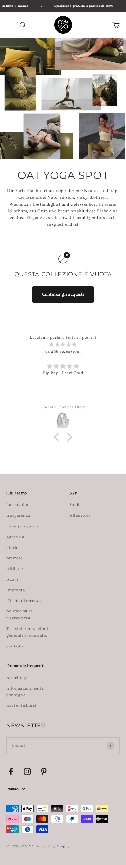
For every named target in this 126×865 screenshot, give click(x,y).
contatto (14, 646)
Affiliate (14, 568)
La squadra (17, 505)
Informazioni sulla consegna (25, 691)
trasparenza (18, 515)
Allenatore (79, 515)
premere (14, 558)
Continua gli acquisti (63, 294)
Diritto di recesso (23, 600)
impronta (15, 590)
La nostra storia (22, 526)
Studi (74, 505)
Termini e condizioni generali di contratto (27, 632)
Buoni (12, 579)
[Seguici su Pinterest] (43, 771)
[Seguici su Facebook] (10, 771)
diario (12, 547)
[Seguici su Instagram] (27, 771)
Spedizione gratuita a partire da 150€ (82, 6)
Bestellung (16, 677)
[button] (58, 437)
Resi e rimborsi (21, 705)
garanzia (15, 537)
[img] (63, 344)
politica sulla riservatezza (19, 614)
